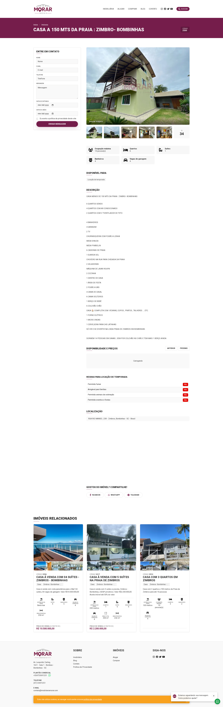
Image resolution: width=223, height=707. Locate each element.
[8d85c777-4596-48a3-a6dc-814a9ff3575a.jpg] (94, 132)
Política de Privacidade (82, 667)
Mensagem (40, 83)
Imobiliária (108, 9)
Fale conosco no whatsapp (217, 701)
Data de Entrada (42, 101)
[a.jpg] (112, 132)
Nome (38, 57)
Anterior (171, 348)
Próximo (184, 348)
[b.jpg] (147, 132)
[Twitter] (168, 9)
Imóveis (44, 25)
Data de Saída (41, 110)
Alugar (121, 9)
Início (35, 25)
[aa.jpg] (129, 132)
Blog (143, 9)
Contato (153, 9)
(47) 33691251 (39, 683)
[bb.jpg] (164, 132)
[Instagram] (162, 9)
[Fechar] (214, 696)
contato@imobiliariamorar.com (45, 690)
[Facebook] (165, 9)
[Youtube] (171, 9)
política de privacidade (93, 699)
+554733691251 (40, 675)
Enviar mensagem (57, 124)
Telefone (39, 75)
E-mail (38, 66)
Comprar (132, 9)
